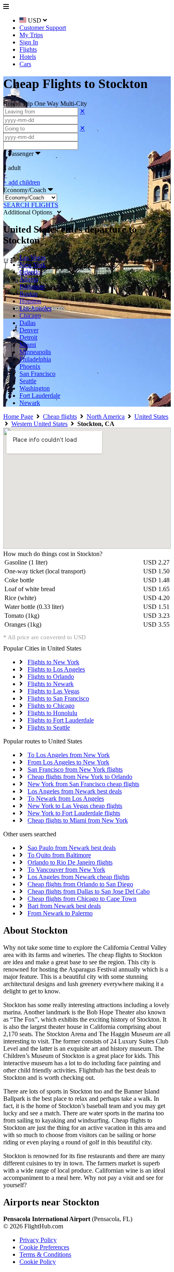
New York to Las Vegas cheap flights (75, 805)
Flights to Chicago (51, 705)
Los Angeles (35, 308)
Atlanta (28, 279)
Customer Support (42, 27)
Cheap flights (60, 416)
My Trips (31, 34)
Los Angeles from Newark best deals (75, 791)
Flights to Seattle (49, 727)
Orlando (29, 272)
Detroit (28, 337)
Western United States (39, 423)
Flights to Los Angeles (56, 669)
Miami (27, 344)
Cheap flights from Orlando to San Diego (80, 884)
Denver (28, 330)
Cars (25, 64)
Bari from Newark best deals (64, 906)
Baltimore (32, 286)
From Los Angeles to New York (68, 762)
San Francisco (37, 373)
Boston (28, 293)
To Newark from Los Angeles (66, 798)
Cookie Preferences (44, 1247)
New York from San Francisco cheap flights (83, 784)
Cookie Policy (37, 1261)
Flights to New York (53, 662)
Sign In (28, 42)
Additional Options (30, 212)
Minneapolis (35, 351)
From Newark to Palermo (60, 913)
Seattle (27, 381)
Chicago (30, 315)
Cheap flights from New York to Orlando (80, 776)
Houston (30, 301)
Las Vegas (32, 257)
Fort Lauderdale (39, 395)
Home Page (18, 416)
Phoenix (29, 366)
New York (32, 264)
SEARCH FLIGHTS (30, 205)
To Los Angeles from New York (69, 754)
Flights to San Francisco (58, 698)
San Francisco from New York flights (75, 769)
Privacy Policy (38, 1239)
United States (151, 416)
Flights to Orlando (51, 676)
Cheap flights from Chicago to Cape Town (82, 898)
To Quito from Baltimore (59, 855)
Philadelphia (35, 359)
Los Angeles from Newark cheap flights (78, 876)
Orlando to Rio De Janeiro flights (70, 862)
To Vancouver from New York (66, 869)
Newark (29, 402)
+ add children (21, 182)
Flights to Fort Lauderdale (61, 720)
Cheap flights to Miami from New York (78, 820)
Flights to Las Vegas (53, 691)
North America (106, 416)
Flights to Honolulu (52, 712)
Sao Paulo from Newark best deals (72, 847)
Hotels (27, 56)
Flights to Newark (51, 683)
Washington (34, 388)
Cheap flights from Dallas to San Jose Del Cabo (89, 891)
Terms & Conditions (45, 1254)
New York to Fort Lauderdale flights (74, 813)
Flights (28, 49)
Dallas (27, 322)
